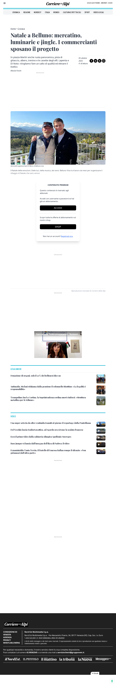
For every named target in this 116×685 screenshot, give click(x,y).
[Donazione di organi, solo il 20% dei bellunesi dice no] (100, 379)
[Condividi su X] (99, 61)
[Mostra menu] (4, 3)
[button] (58, 344)
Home (13, 28)
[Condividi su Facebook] (91, 61)
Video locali (98, 12)
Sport (87, 12)
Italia (47, 12)
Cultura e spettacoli (72, 12)
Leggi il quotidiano (93, 3)
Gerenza (7, 637)
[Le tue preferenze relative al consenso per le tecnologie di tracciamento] (112, 681)
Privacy (7, 640)
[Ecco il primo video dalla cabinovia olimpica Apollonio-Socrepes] (100, 437)
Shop (58, 226)
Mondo (56, 12)
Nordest (37, 12)
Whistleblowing (11, 643)
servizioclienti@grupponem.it (70, 652)
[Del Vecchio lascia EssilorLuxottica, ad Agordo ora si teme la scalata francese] (100, 431)
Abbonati (104, 3)
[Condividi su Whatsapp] (103, 61)
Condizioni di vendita (10, 633)
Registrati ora (67, 236)
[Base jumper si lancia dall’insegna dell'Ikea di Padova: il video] (100, 444)
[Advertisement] (58, 20)
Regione (26, 12)
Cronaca (16, 12)
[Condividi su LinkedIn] (95, 61)
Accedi (110, 3)
